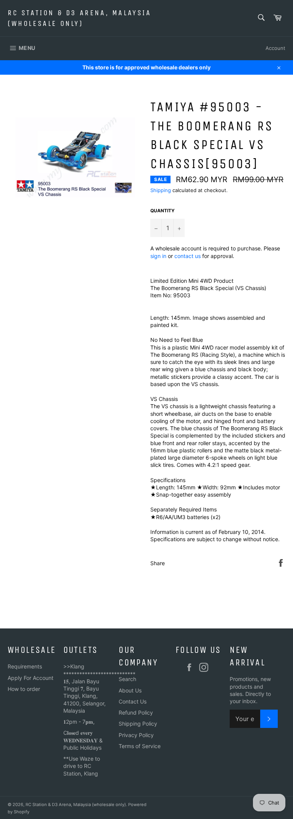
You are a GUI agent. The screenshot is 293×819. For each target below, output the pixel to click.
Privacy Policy (136, 735)
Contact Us (132, 701)
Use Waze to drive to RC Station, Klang (81, 766)
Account (275, 48)
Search (127, 679)
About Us (130, 690)
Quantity (162, 210)
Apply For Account (30, 678)
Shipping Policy (138, 723)
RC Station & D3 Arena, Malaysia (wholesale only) (79, 18)
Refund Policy (136, 712)
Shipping (160, 190)
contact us (187, 256)
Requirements (25, 666)
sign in (158, 256)
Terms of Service (140, 746)
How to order (24, 689)
